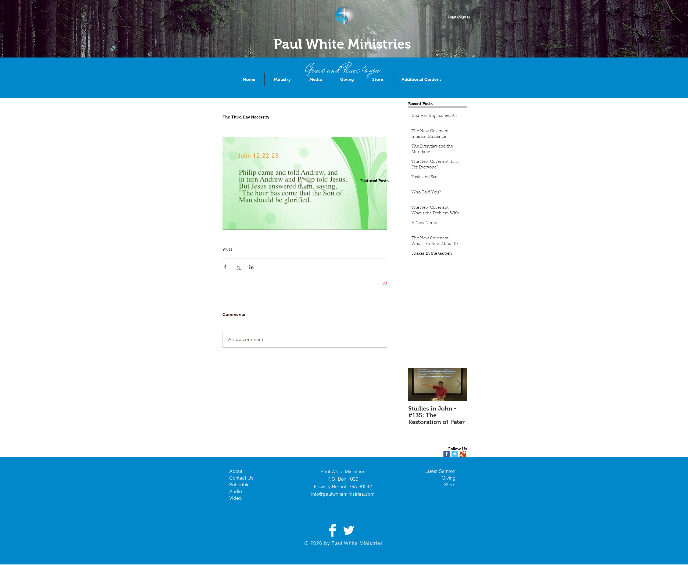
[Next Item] (458, 384)
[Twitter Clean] (348, 530)
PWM (227, 250)
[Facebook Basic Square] (446, 454)
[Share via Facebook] (225, 267)
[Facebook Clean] (332, 530)
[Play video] (305, 183)
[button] (282, 79)
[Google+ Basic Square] (463, 454)
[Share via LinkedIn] (251, 267)
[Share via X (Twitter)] (238, 267)
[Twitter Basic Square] (455, 454)
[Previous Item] (416, 384)
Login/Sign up (459, 16)
